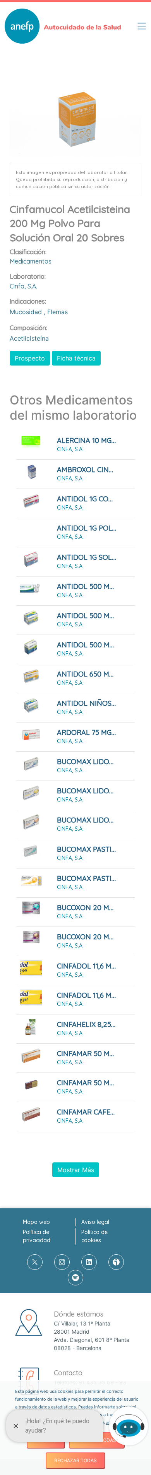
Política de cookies (94, 1236)
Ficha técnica (76, 358)
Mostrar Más (75, 1170)
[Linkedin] (89, 1262)
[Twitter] (35, 1262)
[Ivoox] (116, 1262)
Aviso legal (95, 1221)
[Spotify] (75, 1277)
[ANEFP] (63, 26)
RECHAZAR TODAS (75, 1460)
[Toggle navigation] (141, 26)
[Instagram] (62, 1262)
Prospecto (30, 358)
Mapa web (36, 1221)
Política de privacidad (36, 1236)
